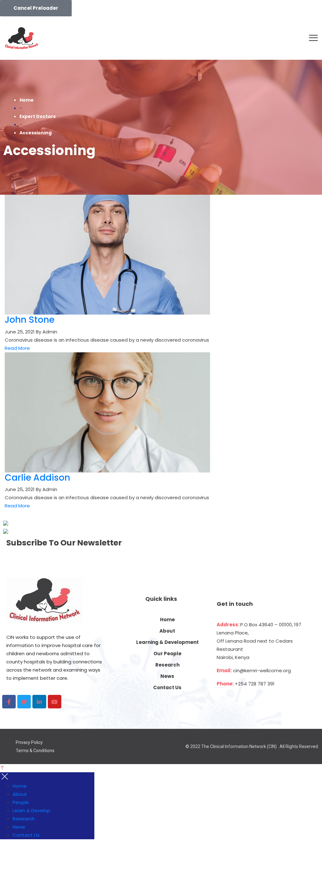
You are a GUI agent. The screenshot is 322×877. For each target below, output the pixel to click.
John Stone (29, 320)
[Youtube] (54, 701)
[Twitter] (24, 701)
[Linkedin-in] (39, 701)
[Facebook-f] (9, 701)
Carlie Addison (37, 478)
